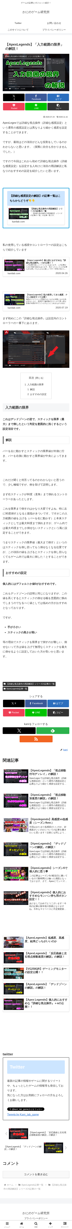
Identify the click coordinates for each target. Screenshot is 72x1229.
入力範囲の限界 (35, 384)
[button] (58, 106)
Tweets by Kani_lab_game (23, 1114)
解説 (32, 389)
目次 (31, 377)
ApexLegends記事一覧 (16, 689)
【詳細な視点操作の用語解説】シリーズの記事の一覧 (30, 684)
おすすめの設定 (38, 394)
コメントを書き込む (36, 1174)
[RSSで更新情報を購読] (36, 739)
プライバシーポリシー (36, 1218)
